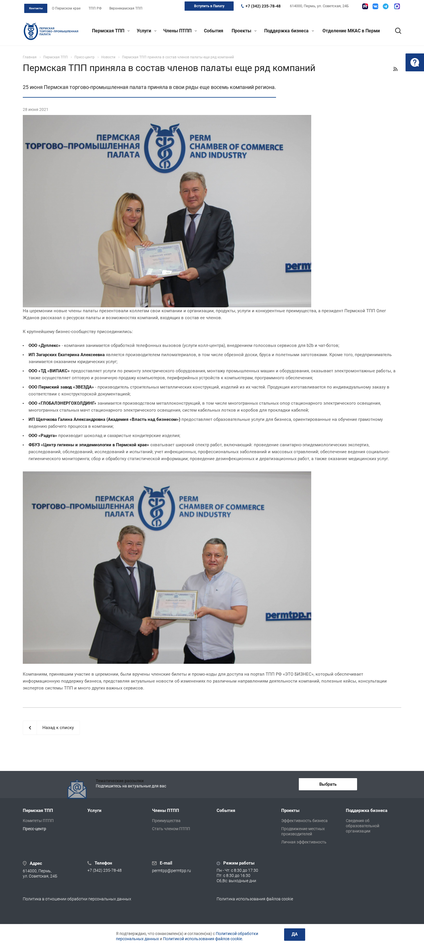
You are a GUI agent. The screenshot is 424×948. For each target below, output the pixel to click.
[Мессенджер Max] (397, 6)
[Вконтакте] (375, 6)
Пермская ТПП (108, 31)
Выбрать (328, 784)
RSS (395, 69)
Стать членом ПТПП (171, 828)
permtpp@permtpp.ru (171, 870)
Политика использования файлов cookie (255, 899)
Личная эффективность (304, 842)
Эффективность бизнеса (304, 820)
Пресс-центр (34, 828)
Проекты (242, 31)
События (213, 31)
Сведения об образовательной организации (362, 825)
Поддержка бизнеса (287, 31)
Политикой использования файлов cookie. (203, 938)
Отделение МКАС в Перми (351, 31)
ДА (295, 934)
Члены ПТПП (178, 31)
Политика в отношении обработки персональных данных (77, 899)
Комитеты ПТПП (38, 820)
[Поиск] (395, 30)
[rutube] (365, 6)
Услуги (144, 31)
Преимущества (166, 820)
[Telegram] (386, 6)
